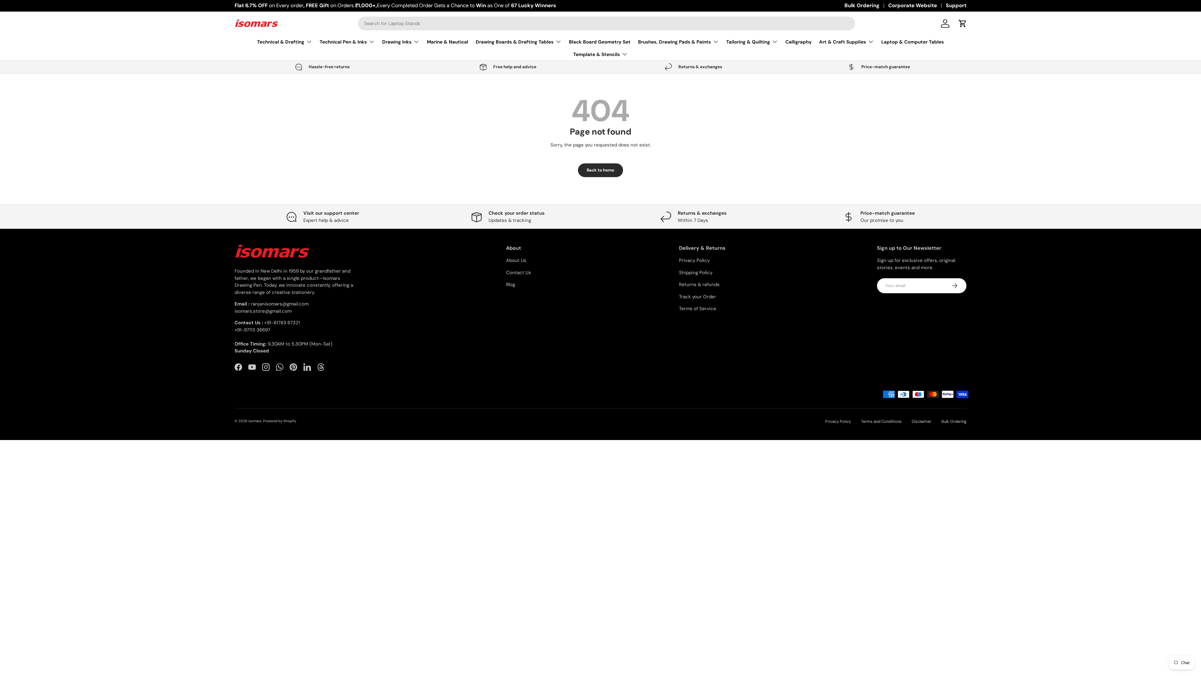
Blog (510, 284)
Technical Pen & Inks (343, 42)
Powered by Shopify (279, 421)
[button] (963, 23)
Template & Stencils (596, 54)
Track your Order (697, 297)
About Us (516, 260)
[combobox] (606, 23)
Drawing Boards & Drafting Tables (515, 42)
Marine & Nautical (447, 42)
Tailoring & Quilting (748, 42)
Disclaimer (921, 421)
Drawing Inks (397, 42)
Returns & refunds (699, 284)
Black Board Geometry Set (600, 42)
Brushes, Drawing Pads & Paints (674, 42)
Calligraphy (798, 42)
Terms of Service (697, 308)
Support (956, 5)
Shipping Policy (695, 272)
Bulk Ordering (861, 5)
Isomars (254, 421)
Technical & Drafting (280, 42)
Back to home (600, 170)
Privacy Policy (694, 260)
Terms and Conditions (881, 421)
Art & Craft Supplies (842, 42)
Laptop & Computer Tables (912, 42)
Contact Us (518, 272)
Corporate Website (912, 5)
